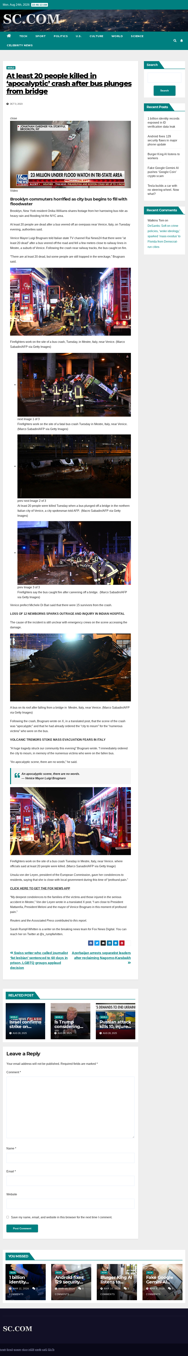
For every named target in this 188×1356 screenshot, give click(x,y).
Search (152, 65)
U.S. (79, 36)
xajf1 (44, 1349)
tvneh (3, 1349)
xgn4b (38, 1349)
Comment (13, 1072)
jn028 (31, 1349)
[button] (174, 40)
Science (137, 36)
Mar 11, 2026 (21, 1288)
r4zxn (25, 1349)
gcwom (17, 1349)
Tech (23, 36)
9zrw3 (10, 1349)
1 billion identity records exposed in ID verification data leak (163, 122)
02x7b (51, 1349)
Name (11, 1148)
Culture (96, 36)
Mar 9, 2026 (157, 1288)
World (117, 36)
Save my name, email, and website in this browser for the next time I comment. (61, 1217)
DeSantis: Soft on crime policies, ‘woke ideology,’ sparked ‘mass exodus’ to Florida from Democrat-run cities (164, 236)
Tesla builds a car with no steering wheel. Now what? (163, 189)
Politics (61, 36)
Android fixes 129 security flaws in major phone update (162, 140)
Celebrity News (20, 45)
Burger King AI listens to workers (116, 1282)
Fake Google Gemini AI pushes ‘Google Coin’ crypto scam (163, 172)
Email (11, 1171)
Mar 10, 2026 (66, 1288)
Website (11, 1194)
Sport (40, 36)
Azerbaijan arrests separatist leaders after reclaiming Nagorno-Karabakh (101, 955)
